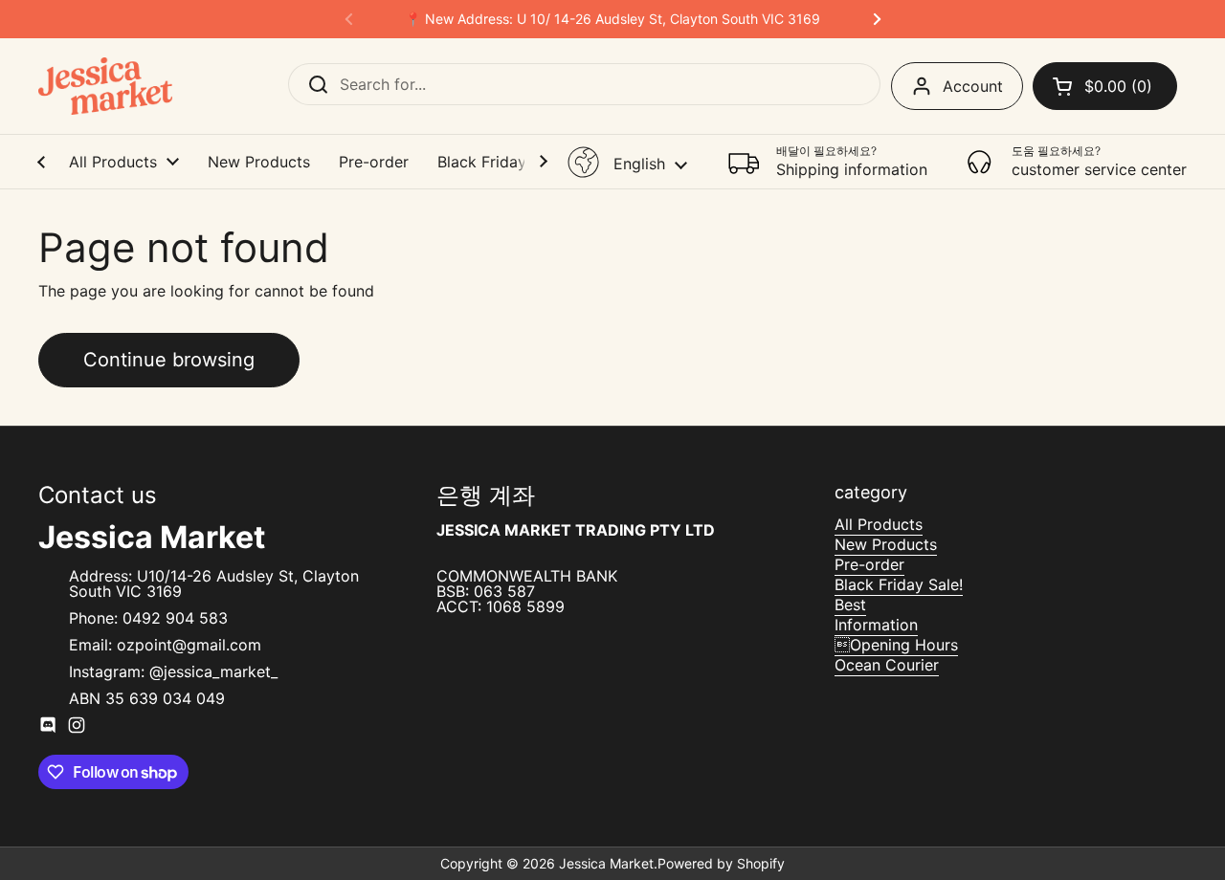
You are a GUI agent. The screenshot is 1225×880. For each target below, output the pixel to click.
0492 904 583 (175, 617)
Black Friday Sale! (899, 584)
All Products (879, 524)
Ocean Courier (887, 664)
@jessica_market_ (213, 671)
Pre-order (869, 564)
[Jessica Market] (105, 86)
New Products (886, 544)
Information (876, 624)
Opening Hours (896, 644)
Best (850, 604)
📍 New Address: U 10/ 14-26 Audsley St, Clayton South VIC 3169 (612, 19)
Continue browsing (169, 359)
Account (973, 86)
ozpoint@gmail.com (189, 644)
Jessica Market (606, 863)
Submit (312, 84)
